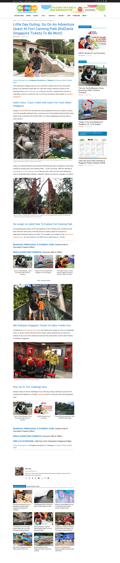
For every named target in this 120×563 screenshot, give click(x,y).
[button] (105, 16)
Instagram (32, 80)
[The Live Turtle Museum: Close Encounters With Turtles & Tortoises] (22, 261)
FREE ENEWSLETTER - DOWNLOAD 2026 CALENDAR (91, 133)
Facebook (40, 80)
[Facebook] (96, 1)
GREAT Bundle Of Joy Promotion (91, 53)
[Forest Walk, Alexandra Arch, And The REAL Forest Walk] (64, 408)
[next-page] (17, 554)
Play (19, 20)
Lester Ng (80, 94)
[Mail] (33, 478)
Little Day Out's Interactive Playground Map (53, 441)
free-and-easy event (33, 91)
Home (14, 20)
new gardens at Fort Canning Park (25, 171)
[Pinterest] (23, 458)
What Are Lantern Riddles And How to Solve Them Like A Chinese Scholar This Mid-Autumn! (64, 506)
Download (41, 394)
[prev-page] (14, 554)
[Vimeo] (103, 1)
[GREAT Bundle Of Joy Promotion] (43, 408)
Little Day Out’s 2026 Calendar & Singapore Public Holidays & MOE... (92, 162)
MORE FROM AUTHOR (33, 486)
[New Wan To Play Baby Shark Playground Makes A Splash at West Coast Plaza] (64, 539)
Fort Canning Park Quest (31, 330)
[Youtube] (106, 1)
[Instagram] (99, 1)
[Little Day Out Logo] (27, 9)
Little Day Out (81, 55)
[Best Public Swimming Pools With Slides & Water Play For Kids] (22, 539)
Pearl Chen (81, 126)
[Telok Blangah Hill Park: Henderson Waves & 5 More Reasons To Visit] (43, 496)
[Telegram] (39, 458)
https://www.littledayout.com (31, 471)
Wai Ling (17, 36)
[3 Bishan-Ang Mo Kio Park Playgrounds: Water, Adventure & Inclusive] (43, 539)
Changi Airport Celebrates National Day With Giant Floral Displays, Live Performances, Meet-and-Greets (64, 528)
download (21, 110)
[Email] (31, 458)
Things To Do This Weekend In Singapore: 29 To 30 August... (90, 123)
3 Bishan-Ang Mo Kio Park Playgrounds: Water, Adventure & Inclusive (42, 549)
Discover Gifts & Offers (52, 252)
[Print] (35, 458)
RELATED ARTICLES (19, 486)
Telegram (50, 80)
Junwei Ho (80, 165)
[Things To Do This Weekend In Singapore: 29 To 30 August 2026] (43, 261)
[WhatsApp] (27, 458)
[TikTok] (42, 478)
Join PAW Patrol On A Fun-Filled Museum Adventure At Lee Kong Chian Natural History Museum (21, 528)
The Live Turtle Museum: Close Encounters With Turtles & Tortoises (23, 272)
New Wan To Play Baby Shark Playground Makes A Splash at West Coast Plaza (64, 549)
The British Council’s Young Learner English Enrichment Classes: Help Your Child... (65, 272)
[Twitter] (101, 1)
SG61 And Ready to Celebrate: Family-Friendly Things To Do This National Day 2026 (43, 528)
